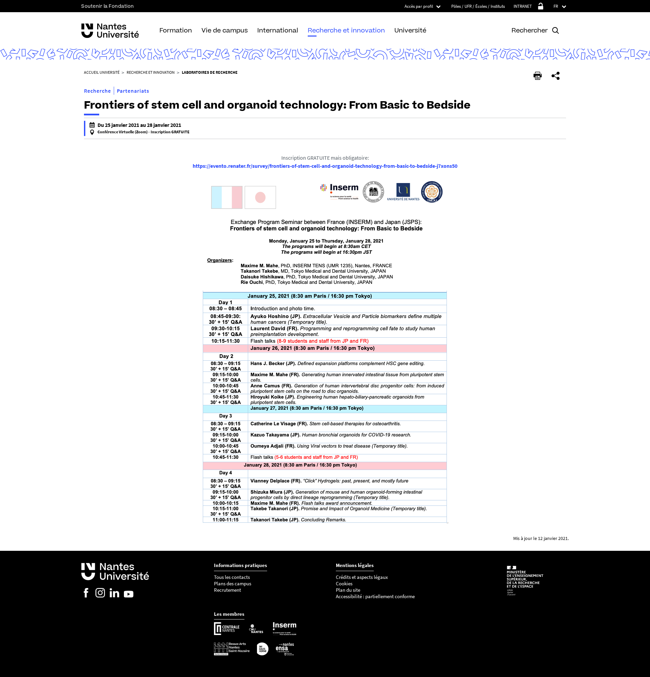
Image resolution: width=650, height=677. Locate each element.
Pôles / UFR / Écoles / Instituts (478, 6)
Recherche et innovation (346, 30)
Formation (175, 30)
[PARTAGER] (555, 76)
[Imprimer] (537, 76)
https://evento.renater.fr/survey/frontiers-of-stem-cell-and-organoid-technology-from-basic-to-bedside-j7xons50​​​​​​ (325, 165)
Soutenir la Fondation (107, 6)
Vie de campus (224, 30)
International (277, 30)
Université (410, 30)
